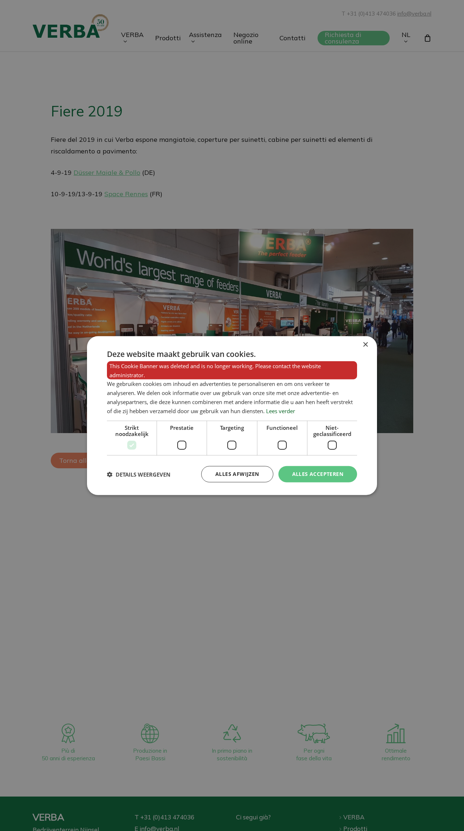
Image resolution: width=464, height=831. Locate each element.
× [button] (365, 344)
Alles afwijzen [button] (237, 473)
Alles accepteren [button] (317, 473)
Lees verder (280, 410)
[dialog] (232, 415)
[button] (138, 474)
